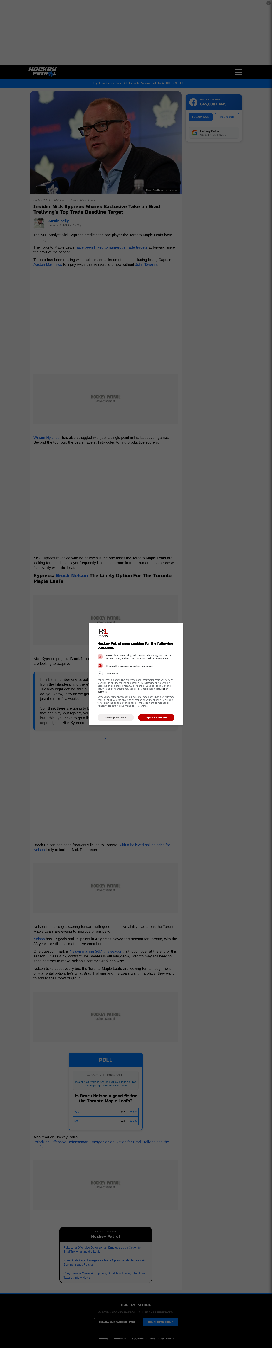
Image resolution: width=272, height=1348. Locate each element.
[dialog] (136, 674)
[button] (136, 673)
